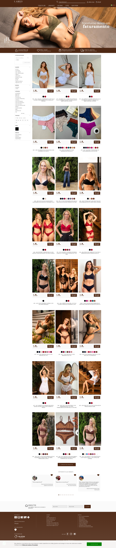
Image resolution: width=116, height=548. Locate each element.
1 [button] (56, 46)
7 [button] (71, 495)
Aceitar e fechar (94, 544)
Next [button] (100, 483)
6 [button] (69, 495)
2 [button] (58, 46)
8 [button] (73, 495)
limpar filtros (27, 62)
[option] (58, 27)
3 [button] (60, 46)
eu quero (87, 506)
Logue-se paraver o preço (50, 91)
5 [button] (67, 495)
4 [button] (65, 495)
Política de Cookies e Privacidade (30, 545)
